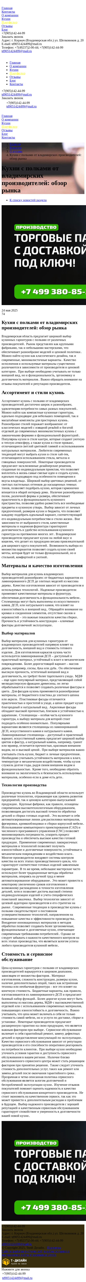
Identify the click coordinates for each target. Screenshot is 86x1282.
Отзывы (7, 26)
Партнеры (54, 1247)
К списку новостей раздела (28, 200)
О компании (10, 15)
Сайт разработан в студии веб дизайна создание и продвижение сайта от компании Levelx (36, 1253)
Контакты (8, 11)
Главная (7, 8)
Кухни (6, 18)
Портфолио (9, 22)
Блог (5, 29)
